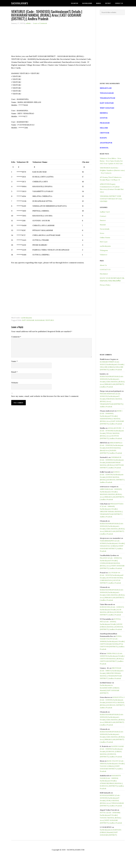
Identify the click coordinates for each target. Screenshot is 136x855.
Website (14, 383)
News (102, 233)
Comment (16, 337)
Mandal (103, 225)
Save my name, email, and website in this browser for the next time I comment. (45, 396)
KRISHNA (104, 113)
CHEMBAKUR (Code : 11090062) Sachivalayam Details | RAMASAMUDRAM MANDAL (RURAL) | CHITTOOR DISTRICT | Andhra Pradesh (112, 462)
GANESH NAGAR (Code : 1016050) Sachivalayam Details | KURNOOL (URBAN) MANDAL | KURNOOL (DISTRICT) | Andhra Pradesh (112, 751)
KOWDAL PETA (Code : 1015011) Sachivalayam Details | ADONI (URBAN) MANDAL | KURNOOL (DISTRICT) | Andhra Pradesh (111, 624)
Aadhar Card (105, 212)
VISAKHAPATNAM (107, 98)
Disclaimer (104, 274)
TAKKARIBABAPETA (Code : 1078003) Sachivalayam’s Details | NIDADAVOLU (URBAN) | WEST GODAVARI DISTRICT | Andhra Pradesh (112, 546)
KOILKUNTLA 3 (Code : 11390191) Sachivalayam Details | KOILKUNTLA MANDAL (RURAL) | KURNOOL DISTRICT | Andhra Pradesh (112, 702)
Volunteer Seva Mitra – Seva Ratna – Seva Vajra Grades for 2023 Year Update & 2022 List (111, 160)
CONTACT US (105, 270)
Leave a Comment (40, 23)
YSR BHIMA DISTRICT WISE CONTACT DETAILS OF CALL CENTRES (111, 198)
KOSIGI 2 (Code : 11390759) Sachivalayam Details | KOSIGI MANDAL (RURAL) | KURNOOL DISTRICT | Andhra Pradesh (112, 477)
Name (14, 361)
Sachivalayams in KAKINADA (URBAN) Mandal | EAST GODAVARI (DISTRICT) (110, 832)
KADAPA (103, 138)
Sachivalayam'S (19, 3)
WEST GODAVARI (107, 108)
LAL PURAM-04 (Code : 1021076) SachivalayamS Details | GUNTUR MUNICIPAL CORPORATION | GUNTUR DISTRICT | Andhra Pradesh (111, 578)
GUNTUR (103, 118)
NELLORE (104, 128)
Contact (103, 216)
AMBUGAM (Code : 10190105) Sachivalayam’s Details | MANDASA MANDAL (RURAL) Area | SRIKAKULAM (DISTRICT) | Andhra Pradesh (112, 494)
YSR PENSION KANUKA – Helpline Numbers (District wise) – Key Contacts (112, 170)
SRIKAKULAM (106, 88)
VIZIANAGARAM (107, 93)
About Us (103, 265)
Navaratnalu (104, 229)
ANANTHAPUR (106, 143)
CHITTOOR (104, 133)
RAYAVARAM (40, 320)
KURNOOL (104, 148)
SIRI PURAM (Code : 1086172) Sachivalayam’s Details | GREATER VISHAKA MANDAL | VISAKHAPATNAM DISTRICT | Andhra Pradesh (111, 673)
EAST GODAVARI (28, 320)
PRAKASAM (105, 123)
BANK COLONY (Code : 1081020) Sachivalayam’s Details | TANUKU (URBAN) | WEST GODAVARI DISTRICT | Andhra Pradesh (112, 766)
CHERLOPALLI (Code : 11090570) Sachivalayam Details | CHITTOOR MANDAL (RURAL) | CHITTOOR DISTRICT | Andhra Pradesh (112, 658)
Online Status (105, 237)
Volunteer (103, 255)
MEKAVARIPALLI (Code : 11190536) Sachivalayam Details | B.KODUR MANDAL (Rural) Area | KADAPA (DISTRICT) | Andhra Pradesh (111, 448)
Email (14, 372)
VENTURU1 (49, 320)
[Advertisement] (51, 41)
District (103, 220)
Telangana (104, 250)
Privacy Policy (105, 285)
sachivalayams (26, 318)
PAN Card (103, 242)
